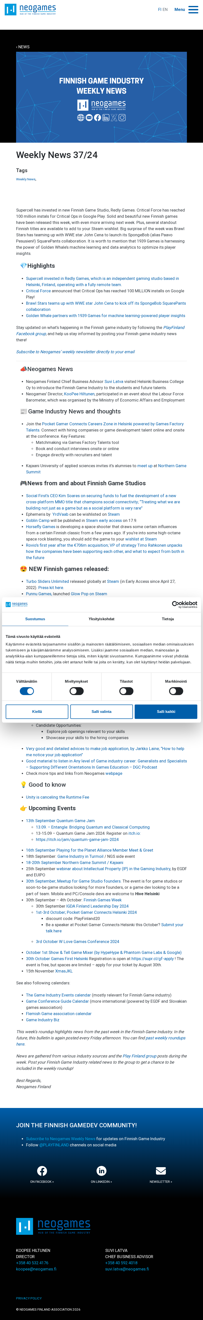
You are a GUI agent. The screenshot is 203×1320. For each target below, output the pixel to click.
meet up (144, 465)
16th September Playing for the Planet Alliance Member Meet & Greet (89, 850)
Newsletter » (161, 1182)
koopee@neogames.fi (36, 1269)
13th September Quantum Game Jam (60, 820)
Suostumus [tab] (35, 619)
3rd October (47, 941)
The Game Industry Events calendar (58, 995)
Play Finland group (139, 1056)
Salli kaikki (166, 711)
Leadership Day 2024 (109, 906)
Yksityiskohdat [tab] (101, 619)
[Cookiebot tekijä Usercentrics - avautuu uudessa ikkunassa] (175, 604)
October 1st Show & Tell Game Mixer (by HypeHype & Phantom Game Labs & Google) (104, 952)
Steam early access (104, 520)
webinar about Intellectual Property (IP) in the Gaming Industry (112, 868)
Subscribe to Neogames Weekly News (60, 1138)
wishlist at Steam (141, 539)
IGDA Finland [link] (78, 906)
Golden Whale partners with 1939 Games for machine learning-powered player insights (105, 315)
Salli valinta (101, 711)
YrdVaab (60, 514)
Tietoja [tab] (168, 619)
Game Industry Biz (42, 1020)
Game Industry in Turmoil (80, 856)
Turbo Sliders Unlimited (47, 581)
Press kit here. (51, 587)
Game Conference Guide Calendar (57, 1001)
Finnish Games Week (103, 900)
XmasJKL (64, 971)
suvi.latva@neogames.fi (127, 1269)
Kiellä (37, 711)
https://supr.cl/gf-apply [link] (152, 958)
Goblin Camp (38, 520)
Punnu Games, (39, 594)
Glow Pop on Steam (89, 594)
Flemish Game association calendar (59, 1013)
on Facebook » (42, 1182)
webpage (113, 773)
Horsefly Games (40, 526)
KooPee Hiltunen (79, 394)
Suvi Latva (113, 381)
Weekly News (25, 179)
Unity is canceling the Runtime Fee (57, 797)
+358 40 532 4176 (32, 1263)
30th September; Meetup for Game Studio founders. (74, 881)
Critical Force (38, 291)
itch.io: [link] (134, 833)
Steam (114, 514)
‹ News (22, 47)
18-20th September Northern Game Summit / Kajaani (74, 862)
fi (159, 9)
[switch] (77, 691)
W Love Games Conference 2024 (88, 941)
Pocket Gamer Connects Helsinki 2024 (101, 912)
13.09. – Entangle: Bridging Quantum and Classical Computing (93, 827)
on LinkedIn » (101, 1182)
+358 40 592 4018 (121, 1263)
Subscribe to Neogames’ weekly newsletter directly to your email (75, 352)
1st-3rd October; (51, 912)
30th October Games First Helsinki (57, 958)
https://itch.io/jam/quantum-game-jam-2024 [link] (77, 839)
